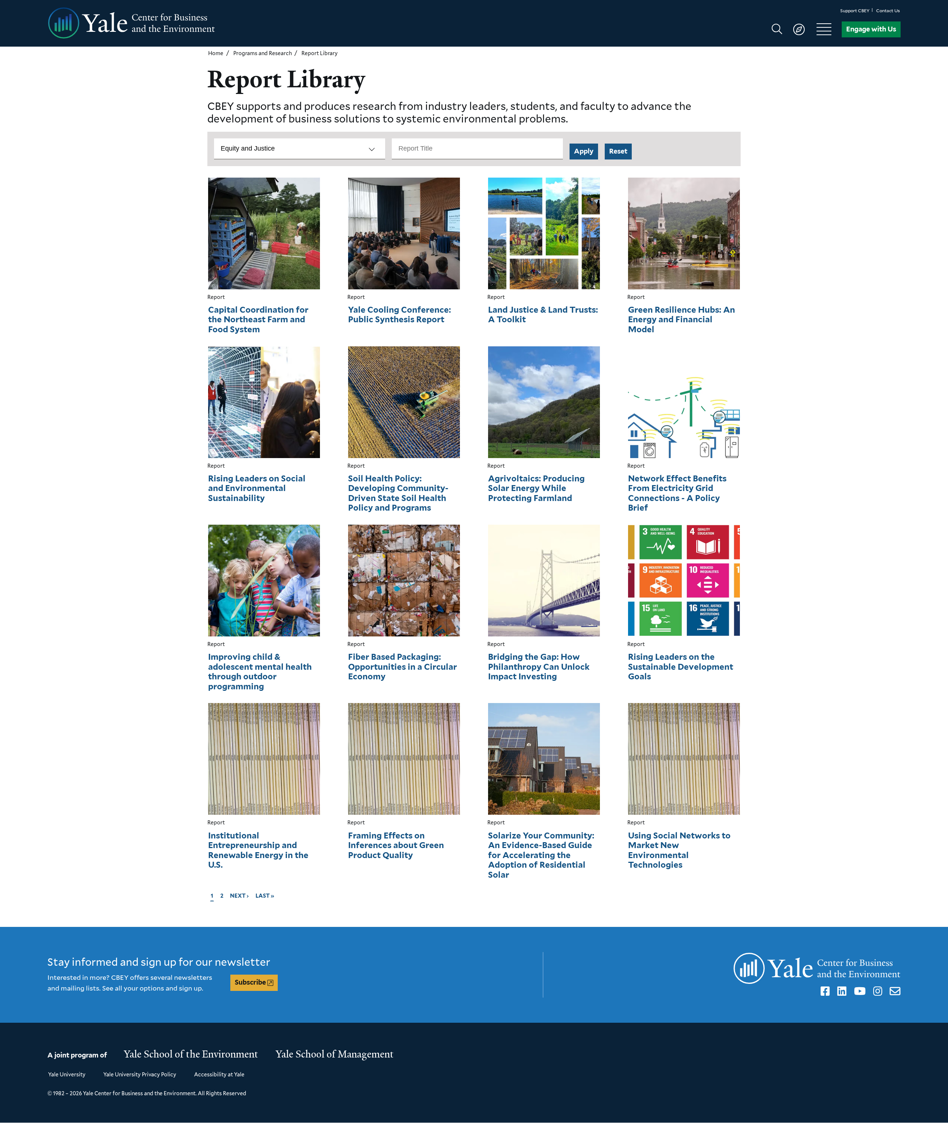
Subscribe (250, 982)
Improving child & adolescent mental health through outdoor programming (260, 671)
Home (215, 53)
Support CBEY (854, 10)
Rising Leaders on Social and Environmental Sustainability (257, 488)
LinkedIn (840, 991)
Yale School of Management (335, 1054)
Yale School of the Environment (191, 1054)
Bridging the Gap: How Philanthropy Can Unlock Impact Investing (539, 666)
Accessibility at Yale (219, 1074)
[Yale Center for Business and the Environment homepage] (260, 23)
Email (894, 991)
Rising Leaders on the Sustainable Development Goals (680, 666)
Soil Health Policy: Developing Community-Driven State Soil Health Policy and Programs (398, 493)
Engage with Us (871, 29)
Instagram (876, 991)
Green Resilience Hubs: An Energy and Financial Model (681, 319)
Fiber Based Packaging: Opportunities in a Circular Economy (402, 666)
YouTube (859, 991)
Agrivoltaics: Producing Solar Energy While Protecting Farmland (536, 488)
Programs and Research (262, 53)
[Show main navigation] (805, 29)
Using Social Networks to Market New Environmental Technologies (679, 850)
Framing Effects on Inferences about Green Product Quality (396, 845)
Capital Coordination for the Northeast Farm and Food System (258, 319)
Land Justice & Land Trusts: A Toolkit (543, 315)
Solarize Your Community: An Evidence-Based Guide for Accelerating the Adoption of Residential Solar (541, 855)
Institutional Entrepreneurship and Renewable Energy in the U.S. (258, 850)
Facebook (824, 991)
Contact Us (888, 10)
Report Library (319, 53)
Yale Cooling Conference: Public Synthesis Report (399, 315)
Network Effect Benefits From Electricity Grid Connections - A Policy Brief (677, 493)
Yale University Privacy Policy (139, 1074)
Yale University (67, 1074)
